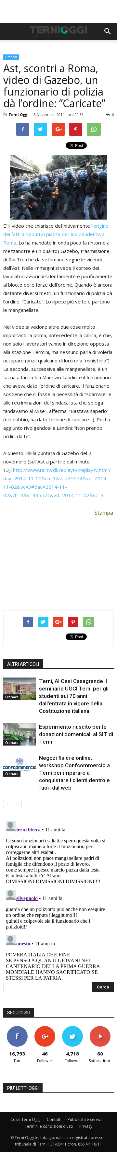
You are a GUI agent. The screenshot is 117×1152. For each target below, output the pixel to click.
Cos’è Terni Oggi (25, 1119)
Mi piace (17, 1028)
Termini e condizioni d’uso (49, 1126)
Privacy (85, 1126)
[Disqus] (58, 899)
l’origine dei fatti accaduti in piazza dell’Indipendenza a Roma (56, 234)
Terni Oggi (18, 114)
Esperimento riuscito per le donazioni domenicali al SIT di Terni (76, 734)
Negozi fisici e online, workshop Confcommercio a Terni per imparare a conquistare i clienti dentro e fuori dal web (74, 773)
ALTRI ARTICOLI (23, 664)
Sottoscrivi (100, 1028)
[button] (108, 31)
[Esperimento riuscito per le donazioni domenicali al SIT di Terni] (19, 734)
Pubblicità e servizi (85, 1119)
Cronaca (11, 57)
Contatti (54, 1119)
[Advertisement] (58, 11)
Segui (44, 1028)
